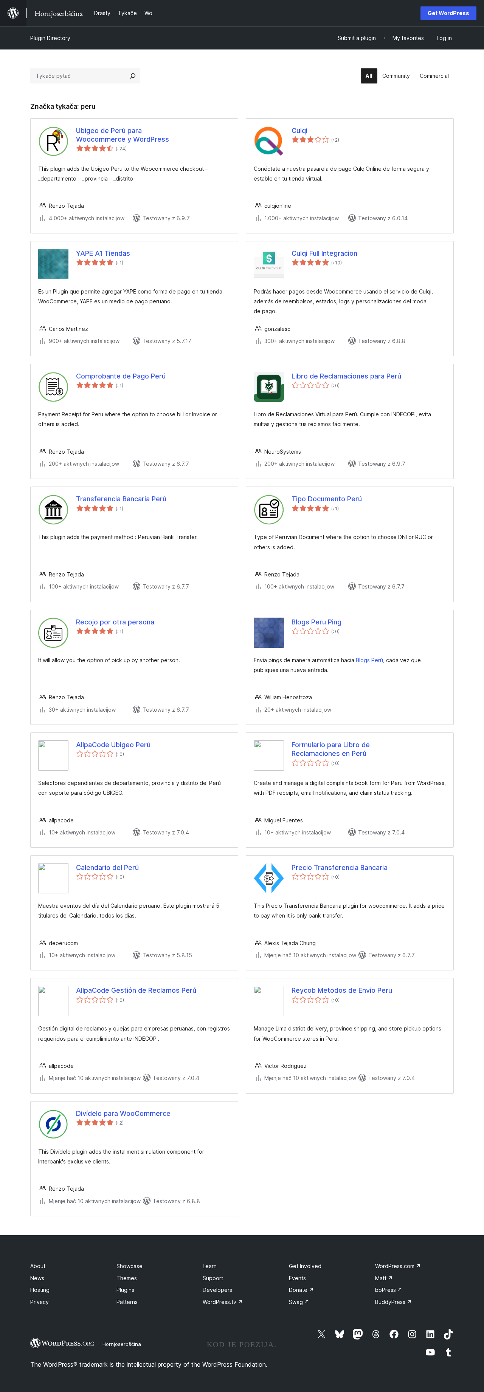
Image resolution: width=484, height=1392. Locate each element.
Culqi (299, 130)
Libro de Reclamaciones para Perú (346, 376)
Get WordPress (448, 13)
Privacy (39, 1302)
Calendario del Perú (107, 867)
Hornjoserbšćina (121, 1344)
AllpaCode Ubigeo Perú (113, 745)
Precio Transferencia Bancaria (340, 867)
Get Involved (305, 1266)
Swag (299, 1302)
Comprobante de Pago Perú (121, 376)
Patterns (127, 1302)
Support (213, 1278)
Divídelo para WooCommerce (123, 1113)
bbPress (388, 1290)
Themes (126, 1278)
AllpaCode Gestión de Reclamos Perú (136, 990)
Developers (217, 1290)
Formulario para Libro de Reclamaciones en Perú (331, 749)
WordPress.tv (223, 1302)
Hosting (40, 1290)
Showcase (129, 1266)
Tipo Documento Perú (327, 499)
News (37, 1278)
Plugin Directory (50, 38)
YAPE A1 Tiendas (103, 253)
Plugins (125, 1290)
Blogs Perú (369, 660)
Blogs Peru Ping (316, 622)
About (37, 1266)
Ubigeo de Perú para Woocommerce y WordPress (122, 135)
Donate (301, 1290)
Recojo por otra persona (115, 622)
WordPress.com (398, 1266)
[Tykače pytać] (132, 75)
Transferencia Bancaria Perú (121, 499)
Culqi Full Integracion (324, 253)
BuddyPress (393, 1302)
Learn (210, 1266)
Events (297, 1278)
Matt (384, 1278)
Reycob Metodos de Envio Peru (342, 990)
